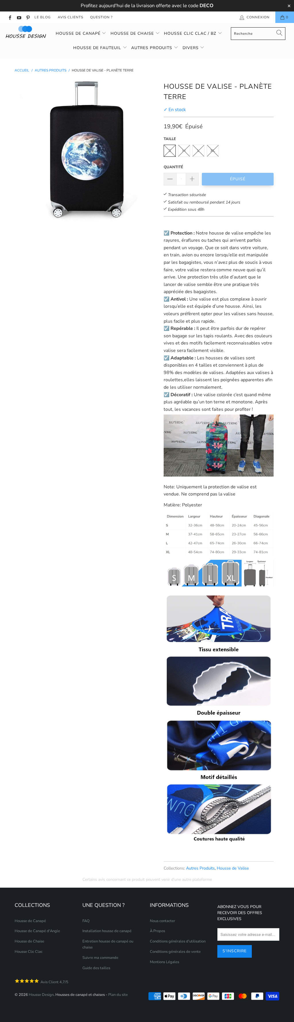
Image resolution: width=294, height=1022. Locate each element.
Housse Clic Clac (28, 951)
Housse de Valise (233, 868)
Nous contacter (162, 921)
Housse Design (41, 994)
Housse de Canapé (79, 33)
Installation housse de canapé (106, 931)
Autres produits (152, 48)
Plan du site (118, 994)
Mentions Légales (164, 962)
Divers (191, 48)
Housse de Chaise (133, 33)
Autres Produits (200, 868)
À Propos (157, 931)
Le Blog (42, 17)
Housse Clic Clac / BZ (191, 33)
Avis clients (70, 17)
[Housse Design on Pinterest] (27, 17)
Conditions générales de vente (175, 951)
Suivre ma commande (100, 957)
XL (212, 150)
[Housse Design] (26, 32)
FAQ (86, 921)
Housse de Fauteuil (98, 48)
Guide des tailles (96, 968)
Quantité (173, 167)
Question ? (101, 17)
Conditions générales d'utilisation (178, 941)
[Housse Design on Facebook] (9, 17)
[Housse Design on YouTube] (18, 17)
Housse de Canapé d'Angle (37, 931)
